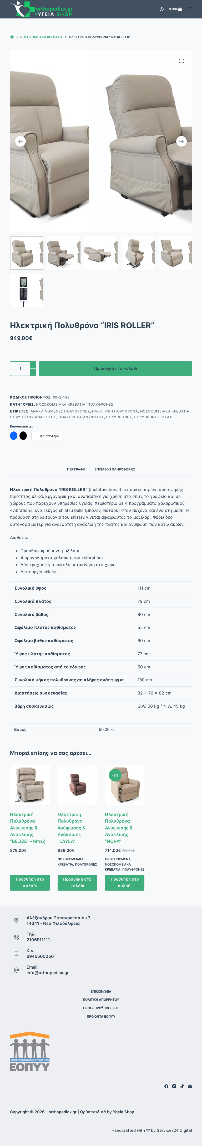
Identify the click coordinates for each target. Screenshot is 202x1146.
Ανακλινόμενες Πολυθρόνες (60, 411)
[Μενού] (189, 9)
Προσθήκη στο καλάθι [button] (30, 882)
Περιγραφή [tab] (76, 469)
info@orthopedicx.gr (48, 972)
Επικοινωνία (101, 991)
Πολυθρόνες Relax (153, 417)
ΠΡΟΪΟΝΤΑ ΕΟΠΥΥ (101, 1016)
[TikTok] (182, 1086)
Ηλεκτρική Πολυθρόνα (115, 411)
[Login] (162, 9)
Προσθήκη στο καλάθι (115, 368)
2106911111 (38, 939)
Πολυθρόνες (100, 404)
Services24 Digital (174, 1130)
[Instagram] (174, 1086)
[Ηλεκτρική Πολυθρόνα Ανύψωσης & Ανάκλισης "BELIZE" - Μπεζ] (29, 784)
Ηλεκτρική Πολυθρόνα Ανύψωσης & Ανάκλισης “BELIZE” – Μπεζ (27, 828)
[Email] (190, 1086)
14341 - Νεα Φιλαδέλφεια (53, 923)
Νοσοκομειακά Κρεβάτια (60, 404)
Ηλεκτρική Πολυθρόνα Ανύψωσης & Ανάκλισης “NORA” (119, 828)
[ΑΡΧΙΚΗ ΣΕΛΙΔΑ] (12, 37)
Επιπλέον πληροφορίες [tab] (115, 469)
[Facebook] (166, 1086)
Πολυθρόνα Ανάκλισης (33, 417)
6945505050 (40, 956)
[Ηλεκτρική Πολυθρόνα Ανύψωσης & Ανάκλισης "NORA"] (124, 784)
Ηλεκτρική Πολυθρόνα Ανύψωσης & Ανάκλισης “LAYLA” (71, 828)
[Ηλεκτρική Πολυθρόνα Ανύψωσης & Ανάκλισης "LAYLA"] (77, 784)
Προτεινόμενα (118, 859)
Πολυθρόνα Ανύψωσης (81, 417)
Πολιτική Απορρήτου (101, 1000)
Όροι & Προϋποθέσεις (101, 1008)
